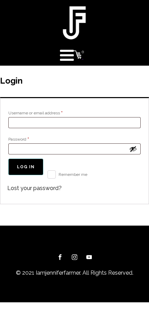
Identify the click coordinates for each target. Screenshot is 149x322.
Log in (26, 166)
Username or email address (44, 112)
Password (27, 139)
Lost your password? (34, 188)
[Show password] (133, 149)
